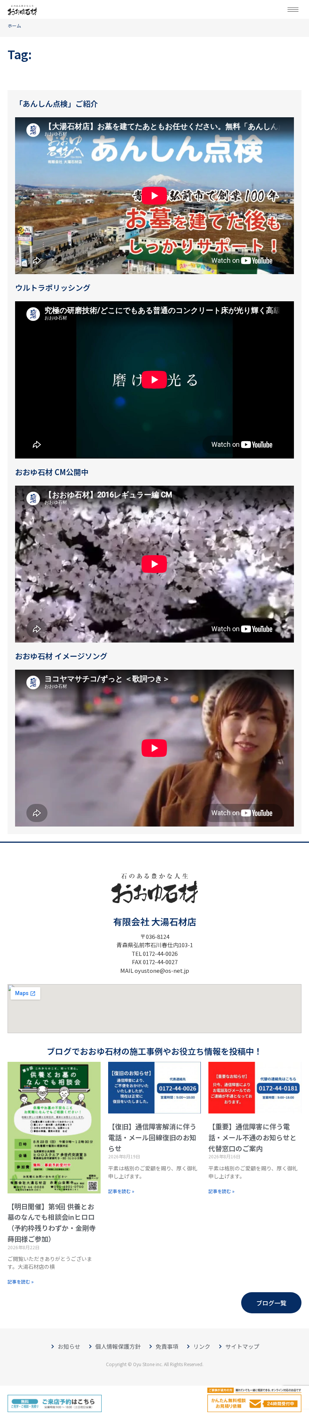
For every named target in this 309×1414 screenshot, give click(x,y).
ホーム (14, 25)
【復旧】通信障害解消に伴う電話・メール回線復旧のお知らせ (152, 1137)
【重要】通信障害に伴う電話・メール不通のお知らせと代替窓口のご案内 (252, 1137)
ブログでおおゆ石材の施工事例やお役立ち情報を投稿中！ (154, 1051)
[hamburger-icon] (293, 10)
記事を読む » (21, 1281)
